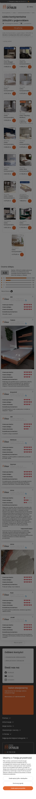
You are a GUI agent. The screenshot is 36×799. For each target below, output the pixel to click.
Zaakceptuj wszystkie (18, 788)
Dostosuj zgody (18, 783)
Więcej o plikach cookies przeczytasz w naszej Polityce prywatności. (17, 773)
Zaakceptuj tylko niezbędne (18, 778)
